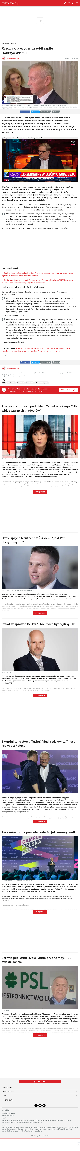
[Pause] (3, 181)
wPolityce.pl (5, 43)
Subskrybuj (11, 374)
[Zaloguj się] (73, 3)
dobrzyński (29, 383)
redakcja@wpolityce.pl (37, 373)
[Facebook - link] (36, 1105)
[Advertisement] (40, 246)
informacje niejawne (41, 383)
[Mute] (6, 181)
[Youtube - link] (40, 1105)
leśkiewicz (20, 383)
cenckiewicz (11, 383)
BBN (3, 383)
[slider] (11, 181)
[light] (65, 3)
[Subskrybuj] (69, 3)
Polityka (13, 43)
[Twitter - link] (44, 1105)
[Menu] (76, 3)
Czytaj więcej (40, 492)
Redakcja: (6, 1110)
